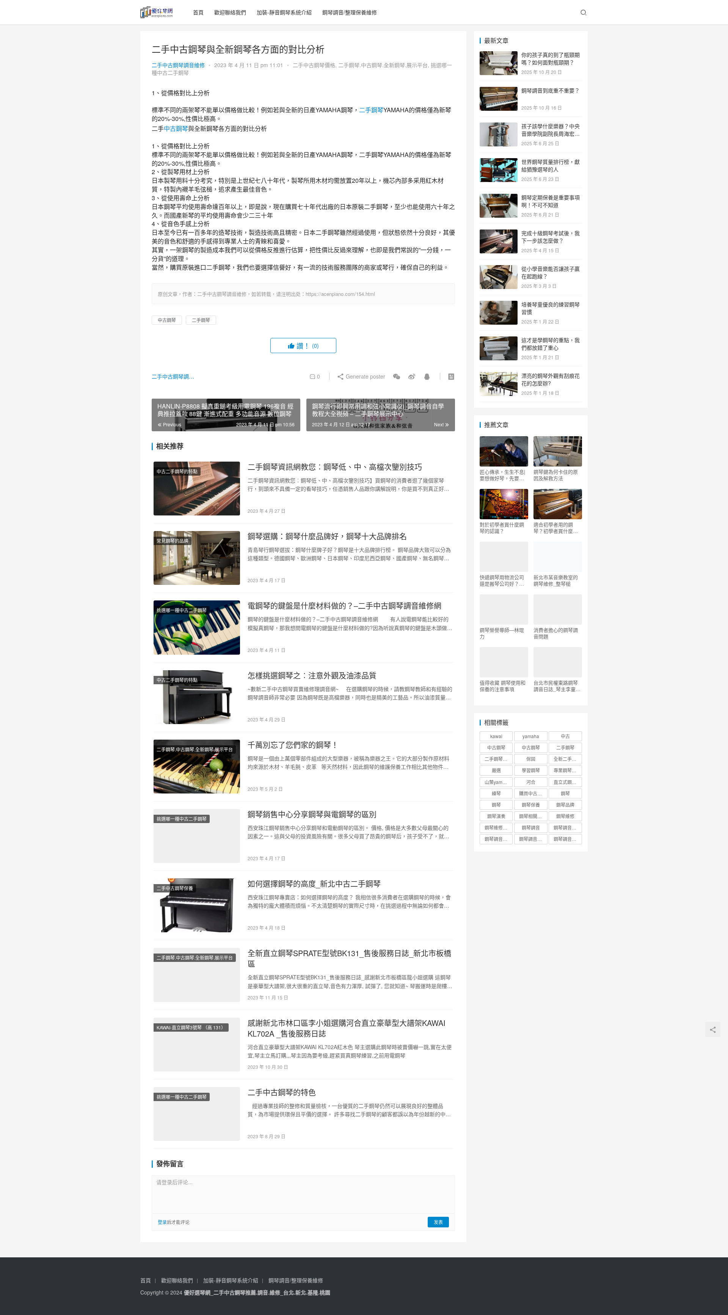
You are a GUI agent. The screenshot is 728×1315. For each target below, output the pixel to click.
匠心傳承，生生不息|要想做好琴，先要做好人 (502, 474)
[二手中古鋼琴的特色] (197, 1114)
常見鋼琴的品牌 (172, 540)
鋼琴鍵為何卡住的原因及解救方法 (555, 474)
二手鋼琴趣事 (498, 759)
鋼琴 (565, 793)
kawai (496, 736)
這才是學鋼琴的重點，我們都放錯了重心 (550, 343)
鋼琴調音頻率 (567, 839)
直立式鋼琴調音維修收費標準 (568, 782)
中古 (565, 736)
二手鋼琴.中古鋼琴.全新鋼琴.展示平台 (383, 65)
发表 (438, 1222)
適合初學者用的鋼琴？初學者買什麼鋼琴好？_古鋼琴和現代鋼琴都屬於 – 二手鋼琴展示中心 (557, 527)
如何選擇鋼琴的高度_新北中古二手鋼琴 (314, 883)
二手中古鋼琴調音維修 (178, 65)
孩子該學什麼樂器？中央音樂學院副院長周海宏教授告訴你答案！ (550, 133)
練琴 (496, 793)
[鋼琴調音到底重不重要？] (499, 91)
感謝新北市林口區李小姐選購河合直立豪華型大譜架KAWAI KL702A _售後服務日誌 (347, 1028)
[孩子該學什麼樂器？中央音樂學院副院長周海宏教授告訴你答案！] (499, 126)
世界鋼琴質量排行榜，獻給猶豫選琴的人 (550, 165)
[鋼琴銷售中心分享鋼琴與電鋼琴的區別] (197, 836)
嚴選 (496, 770)
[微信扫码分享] (396, 376)
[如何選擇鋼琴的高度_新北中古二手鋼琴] (197, 905)
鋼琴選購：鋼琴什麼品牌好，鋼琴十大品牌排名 (327, 536)
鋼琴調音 (531, 827)
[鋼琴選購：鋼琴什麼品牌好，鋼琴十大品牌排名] (197, 558)
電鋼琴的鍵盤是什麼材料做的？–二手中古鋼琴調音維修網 (344, 605)
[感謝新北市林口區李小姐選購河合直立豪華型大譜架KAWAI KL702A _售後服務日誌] (197, 1044)
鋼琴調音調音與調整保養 (533, 839)
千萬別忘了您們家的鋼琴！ (293, 745)
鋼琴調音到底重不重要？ (550, 90)
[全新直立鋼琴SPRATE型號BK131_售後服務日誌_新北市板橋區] (197, 975)
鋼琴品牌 (565, 804)
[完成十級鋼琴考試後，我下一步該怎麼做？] (499, 233)
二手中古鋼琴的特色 (282, 1092)
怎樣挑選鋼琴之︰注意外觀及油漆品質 (312, 675)
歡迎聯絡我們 (230, 12)
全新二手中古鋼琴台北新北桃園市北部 (568, 759)
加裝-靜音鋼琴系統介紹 (284, 12)
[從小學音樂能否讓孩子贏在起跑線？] (499, 269)
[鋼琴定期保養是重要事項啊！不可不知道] (499, 198)
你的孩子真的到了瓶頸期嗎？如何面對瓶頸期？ (550, 58)
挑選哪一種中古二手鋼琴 (182, 610)
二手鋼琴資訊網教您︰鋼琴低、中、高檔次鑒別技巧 (335, 467)
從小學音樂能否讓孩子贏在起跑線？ (550, 272)
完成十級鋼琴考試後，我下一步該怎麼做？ (550, 236)
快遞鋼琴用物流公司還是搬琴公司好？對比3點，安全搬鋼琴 (502, 580)
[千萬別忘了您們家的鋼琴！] (197, 766)
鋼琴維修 (565, 816)
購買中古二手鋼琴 (533, 793)
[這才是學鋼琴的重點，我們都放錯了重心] (499, 340)
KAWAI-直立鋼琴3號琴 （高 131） (191, 1027)
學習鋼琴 (531, 770)
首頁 (198, 12)
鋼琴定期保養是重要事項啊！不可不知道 (550, 201)
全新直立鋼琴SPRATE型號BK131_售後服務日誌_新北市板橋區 (349, 958)
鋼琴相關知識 (532, 816)
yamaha (530, 736)
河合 (530, 782)
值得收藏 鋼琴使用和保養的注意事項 (503, 685)
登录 (162, 1222)
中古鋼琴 (176, 128)
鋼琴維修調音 (498, 827)
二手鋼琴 (371, 109)
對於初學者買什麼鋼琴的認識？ (502, 527)
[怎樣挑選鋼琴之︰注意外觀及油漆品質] (197, 697)
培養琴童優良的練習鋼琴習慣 (550, 308)
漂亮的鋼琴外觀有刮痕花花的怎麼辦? (550, 379)
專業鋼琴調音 (567, 770)
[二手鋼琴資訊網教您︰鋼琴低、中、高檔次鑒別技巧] (197, 488)
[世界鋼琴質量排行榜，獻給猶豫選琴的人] (499, 162)
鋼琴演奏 (496, 816)
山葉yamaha (497, 782)
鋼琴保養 (531, 804)
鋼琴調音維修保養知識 (499, 839)
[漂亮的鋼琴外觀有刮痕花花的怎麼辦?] (499, 376)
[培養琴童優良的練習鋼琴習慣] (499, 305)
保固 (530, 759)
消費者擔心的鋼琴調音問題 (555, 633)
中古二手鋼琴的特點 (177, 471)
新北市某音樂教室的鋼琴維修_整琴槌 (555, 580)
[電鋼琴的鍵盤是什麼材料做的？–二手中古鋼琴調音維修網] (197, 627)
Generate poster (364, 376)
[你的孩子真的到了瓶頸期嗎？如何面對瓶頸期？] (499, 55)
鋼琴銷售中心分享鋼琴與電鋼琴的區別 (312, 814)
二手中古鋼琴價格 (314, 65)
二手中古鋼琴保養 (175, 888)
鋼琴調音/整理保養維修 (349, 12)
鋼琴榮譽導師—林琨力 (502, 633)
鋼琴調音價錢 (567, 827)
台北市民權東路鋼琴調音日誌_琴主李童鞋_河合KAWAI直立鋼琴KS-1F (557, 685)
